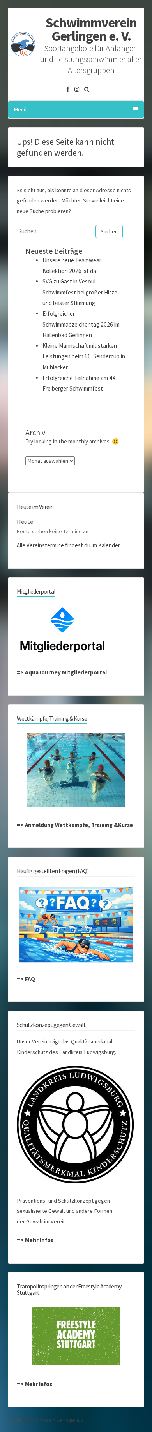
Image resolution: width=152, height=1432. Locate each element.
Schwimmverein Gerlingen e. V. (91, 29)
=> (21, 672)
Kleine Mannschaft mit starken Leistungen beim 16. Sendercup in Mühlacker (83, 356)
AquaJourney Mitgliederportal (66, 672)
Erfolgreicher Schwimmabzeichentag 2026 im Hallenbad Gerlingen (81, 324)
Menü (20, 109)
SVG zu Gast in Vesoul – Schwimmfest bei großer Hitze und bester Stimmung (79, 292)
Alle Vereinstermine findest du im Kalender (68, 545)
